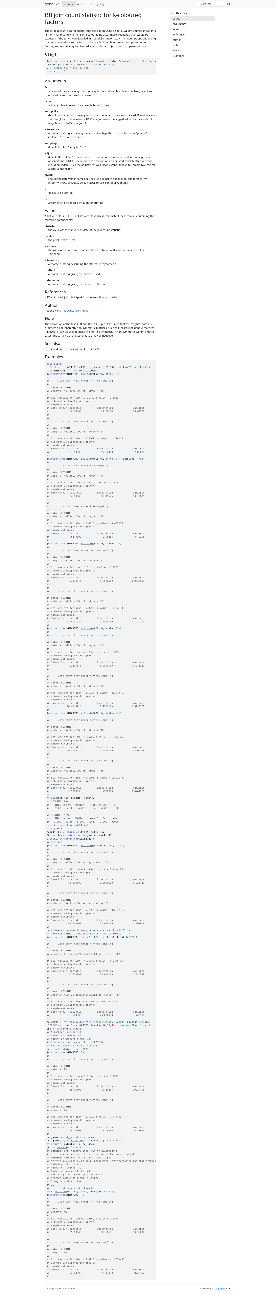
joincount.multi (76, 349)
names (50, 370)
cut (65, 367)
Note (175, 45)
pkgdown (220, 1288)
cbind (70, 832)
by (48, 798)
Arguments (179, 24)
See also (177, 50)
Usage (176, 18)
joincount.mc (54, 349)
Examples (178, 55)
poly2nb (62, 1028)
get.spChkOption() (117, 182)
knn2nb (69, 835)
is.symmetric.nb (66, 825)
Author (176, 39)
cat (49, 930)
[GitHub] (228, 4)
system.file (83, 1022)
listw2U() (51, 332)
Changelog (97, 4)
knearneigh (82, 835)
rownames (78, 370)
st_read (69, 1022)
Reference (69, 4)
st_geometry (73, 1137)
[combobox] (212, 4)
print (50, 71)
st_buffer (77, 1140)
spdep (49, 4)
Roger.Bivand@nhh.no (75, 310)
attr (104, 61)
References (179, 34)
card (54, 798)
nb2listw (87, 374)
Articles (81, 4)
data (49, 363)
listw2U (94, 349)
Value (175, 29)
